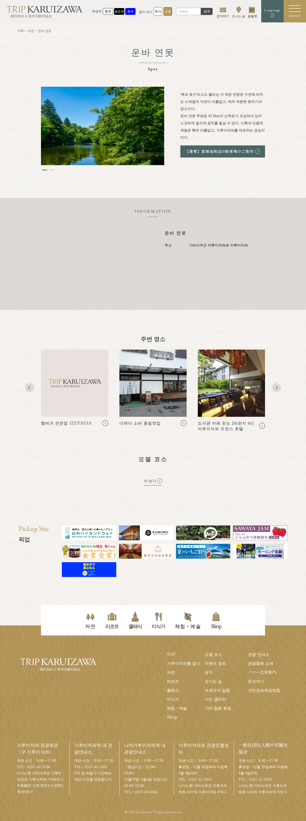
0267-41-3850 (260, 779)
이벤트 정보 (215, 663)
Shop (172, 717)
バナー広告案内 (262, 672)
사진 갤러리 (215, 699)
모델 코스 (213, 654)
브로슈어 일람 (217, 690)
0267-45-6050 (146, 791)
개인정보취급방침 (264, 690)
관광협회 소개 (260, 663)
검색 (207, 11)
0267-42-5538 (38, 766)
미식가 (173, 699)
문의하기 (256, 681)
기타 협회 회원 (218, 708)
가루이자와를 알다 (183, 663)
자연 (171, 672)
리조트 (173, 681)
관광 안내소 (258, 654)
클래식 (173, 690)
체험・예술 (177, 708)
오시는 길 (213, 681)
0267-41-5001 (200, 779)
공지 (209, 672)
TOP (171, 654)
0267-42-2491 (96, 766)
